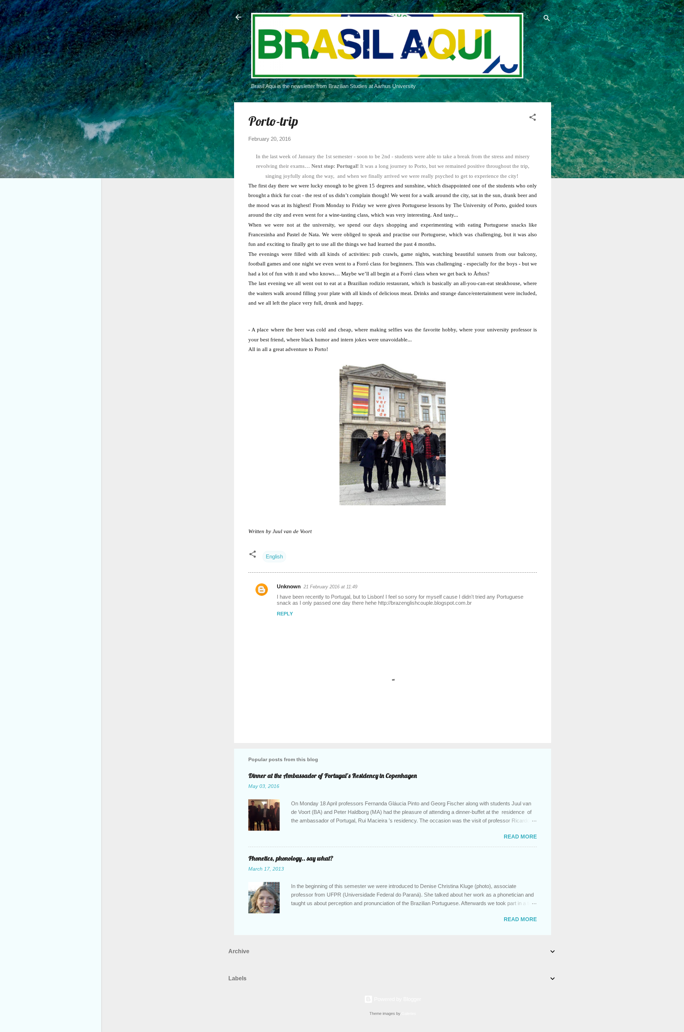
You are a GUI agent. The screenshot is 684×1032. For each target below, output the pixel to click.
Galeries (408, 1013)
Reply (285, 613)
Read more (520, 837)
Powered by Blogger (397, 999)
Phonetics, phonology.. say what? (290, 858)
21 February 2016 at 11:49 (330, 586)
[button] (532, 118)
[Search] (547, 19)
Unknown (289, 586)
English (274, 556)
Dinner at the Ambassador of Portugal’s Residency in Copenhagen (332, 776)
